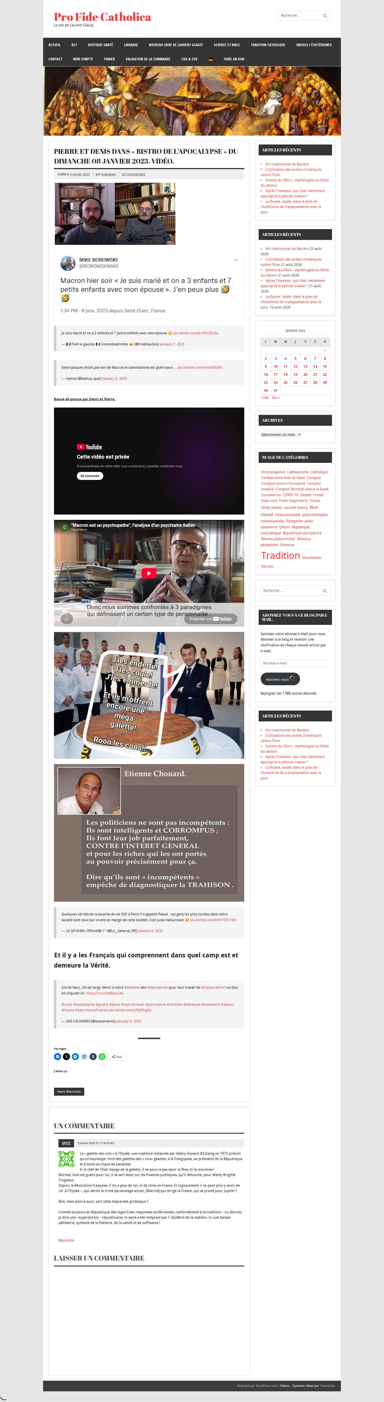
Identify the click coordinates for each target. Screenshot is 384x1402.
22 (325, 374)
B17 (74, 44)
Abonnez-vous (278, 679)
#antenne (132, 987)
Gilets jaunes (271, 507)
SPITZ (66, 1143)
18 (286, 374)
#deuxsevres (157, 987)
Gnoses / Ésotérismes (314, 44)
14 (315, 366)
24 (276, 382)
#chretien (174, 1004)
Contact (55, 59)
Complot (314, 478)
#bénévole (191, 1004)
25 (286, 382)
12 (295, 366)
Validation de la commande (148, 59)
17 (276, 374)
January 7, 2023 (172, 344)
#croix (67, 1004)
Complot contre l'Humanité (283, 483)
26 (295, 382)
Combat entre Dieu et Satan (283, 478)
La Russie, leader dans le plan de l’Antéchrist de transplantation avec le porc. (291, 206)
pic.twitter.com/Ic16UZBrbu (195, 333)
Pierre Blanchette (69, 1091)
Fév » (276, 398)
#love (125, 1004)
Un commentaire (133, 174)
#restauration (212, 987)
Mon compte (83, 59)
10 (276, 366)
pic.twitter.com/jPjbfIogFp (130, 1010)
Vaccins (267, 566)
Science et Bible (227, 44)
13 (305, 366)
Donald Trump (312, 495)
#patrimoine (155, 1004)
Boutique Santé (100, 44)
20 (305, 374)
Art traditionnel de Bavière (287, 164)
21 (315, 374)
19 (295, 374)
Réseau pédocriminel (278, 539)
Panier (109, 59)
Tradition (280, 555)
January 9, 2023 (114, 378)
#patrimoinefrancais (91, 1010)
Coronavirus (271, 495)
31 (276, 390)
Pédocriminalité (287, 515)
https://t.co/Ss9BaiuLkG (105, 993)
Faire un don (234, 59)
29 (325, 382)
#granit (102, 1004)
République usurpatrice (302, 533)
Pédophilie (294, 521)
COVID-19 (290, 495)
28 (315, 382)
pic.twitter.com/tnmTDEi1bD (213, 920)
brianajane (108, 174)
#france (68, 1010)
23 (266, 382)
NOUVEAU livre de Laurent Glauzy (176, 44)
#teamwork (210, 1004)
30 (266, 390)
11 (286, 366)
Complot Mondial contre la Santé (302, 489)
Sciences (287, 545)
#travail (137, 1004)
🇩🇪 (210, 59)
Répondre (66, 1240)
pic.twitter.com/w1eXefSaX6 (200, 367)
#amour (227, 1004)
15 (325, 366)
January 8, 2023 (150, 931)
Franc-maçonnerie (293, 501)
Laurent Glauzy (296, 507)
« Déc (265, 398)
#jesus (114, 1004)
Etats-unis (269, 501)
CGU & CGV (189, 59)
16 (266, 374)
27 (305, 382)
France (315, 501)
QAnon (284, 527)
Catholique (319, 472)
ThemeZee (327, 1386)
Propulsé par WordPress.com (257, 1386)
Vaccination (311, 557)
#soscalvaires (84, 1004)
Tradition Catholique (268, 44)
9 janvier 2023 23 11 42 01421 (96, 1143)
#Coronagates (273, 472)
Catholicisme (298, 472)
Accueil (54, 44)
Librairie (131, 44)
